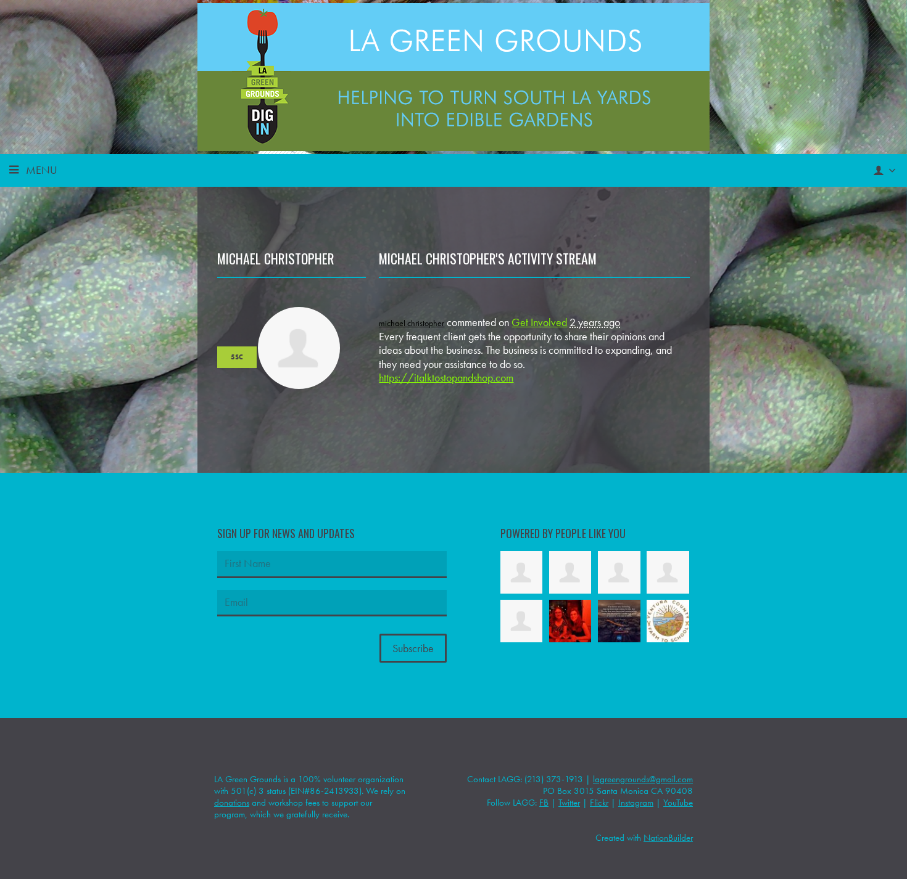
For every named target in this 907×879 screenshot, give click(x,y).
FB (544, 802)
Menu (41, 170)
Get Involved (539, 322)
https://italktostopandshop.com (446, 377)
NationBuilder (668, 838)
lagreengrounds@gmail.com (643, 779)
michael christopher (411, 323)
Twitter (569, 802)
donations (231, 802)
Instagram (635, 802)
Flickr (599, 802)
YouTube (678, 802)
